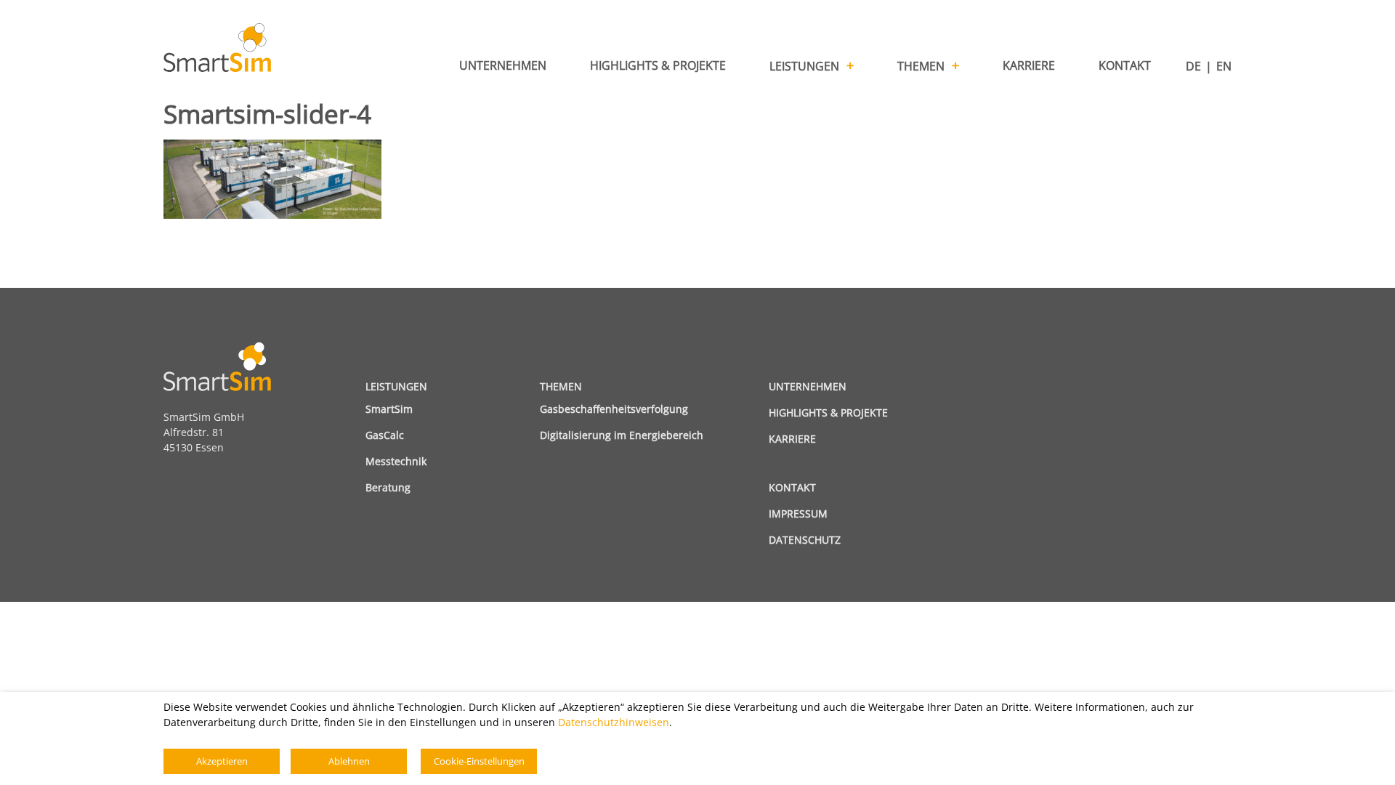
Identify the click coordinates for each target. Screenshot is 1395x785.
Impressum (798, 513)
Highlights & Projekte (828, 412)
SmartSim (389, 409)
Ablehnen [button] (349, 761)
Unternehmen (807, 386)
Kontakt (792, 487)
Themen (561, 386)
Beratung (388, 487)
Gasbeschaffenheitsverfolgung (614, 409)
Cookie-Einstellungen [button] (479, 761)
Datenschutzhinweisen (613, 722)
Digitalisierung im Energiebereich (621, 435)
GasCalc (384, 435)
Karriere (792, 439)
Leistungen (396, 386)
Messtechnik (395, 461)
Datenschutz (805, 540)
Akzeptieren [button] (222, 761)
